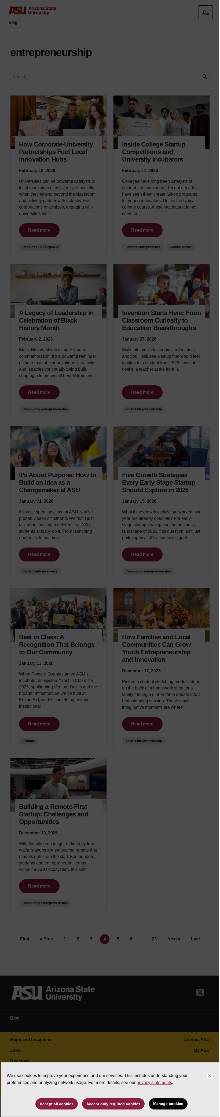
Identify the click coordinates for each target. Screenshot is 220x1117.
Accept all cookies (57, 1104)
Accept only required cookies (113, 1104)
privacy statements (154, 1082)
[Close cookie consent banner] (210, 1076)
